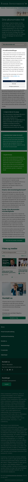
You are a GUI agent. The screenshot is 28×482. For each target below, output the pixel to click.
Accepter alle (14, 81)
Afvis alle (14, 83)
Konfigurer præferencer (14, 86)
